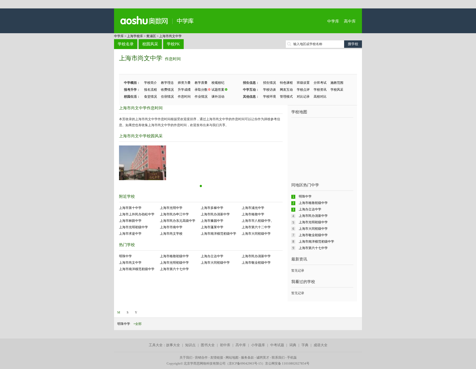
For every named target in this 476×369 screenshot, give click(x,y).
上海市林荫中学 (130, 221)
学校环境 (269, 96)
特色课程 (286, 83)
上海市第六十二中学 (256, 227)
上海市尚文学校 (171, 233)
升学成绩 (184, 89)
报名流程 (150, 89)
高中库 (350, 21)
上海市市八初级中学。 (258, 221)
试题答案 (217, 89)
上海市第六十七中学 (174, 269)
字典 (304, 345)
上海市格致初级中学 (174, 256)
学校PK (173, 44)
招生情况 (269, 83)
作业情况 (201, 96)
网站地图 (232, 357)
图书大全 (208, 345)
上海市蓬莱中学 (212, 227)
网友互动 (286, 89)
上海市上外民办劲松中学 (136, 214)
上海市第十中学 (130, 208)
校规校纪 (217, 83)
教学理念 (167, 83)
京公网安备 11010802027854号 (287, 363)
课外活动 (217, 96)
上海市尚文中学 (170, 36)
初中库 (225, 345)
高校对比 (320, 96)
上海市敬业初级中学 (256, 262)
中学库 (333, 21)
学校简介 (150, 83)
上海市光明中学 (171, 208)
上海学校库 (135, 36)
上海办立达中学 (212, 256)
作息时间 (173, 59)
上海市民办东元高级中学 (177, 221)
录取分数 (201, 89)
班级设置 (303, 83)
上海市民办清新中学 (215, 214)
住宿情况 (167, 96)
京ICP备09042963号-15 (245, 363)
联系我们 (278, 357)
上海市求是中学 (130, 233)
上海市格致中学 (253, 214)
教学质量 (201, 83)
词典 (292, 345)
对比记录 (303, 96)
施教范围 (336, 83)
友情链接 (216, 357)
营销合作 (201, 357)
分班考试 (320, 83)
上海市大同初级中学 (256, 233)
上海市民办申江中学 (174, 214)
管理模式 (286, 96)
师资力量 (184, 83)
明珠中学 (125, 256)
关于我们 (185, 357)
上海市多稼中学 (212, 208)
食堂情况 (150, 96)
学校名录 (126, 44)
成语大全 (320, 345)
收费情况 (167, 89)
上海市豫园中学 (212, 221)
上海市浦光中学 (253, 208)
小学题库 (258, 345)
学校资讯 (320, 89)
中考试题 (277, 345)
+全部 (137, 324)
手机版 (292, 357)
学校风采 (336, 89)
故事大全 (173, 345)
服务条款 (247, 357)
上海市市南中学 (171, 227)
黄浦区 (151, 36)
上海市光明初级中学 (133, 227)
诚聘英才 (262, 357)
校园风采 (150, 44)
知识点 (190, 345)
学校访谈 (269, 89)
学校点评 (303, 89)
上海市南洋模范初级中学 (218, 233)
